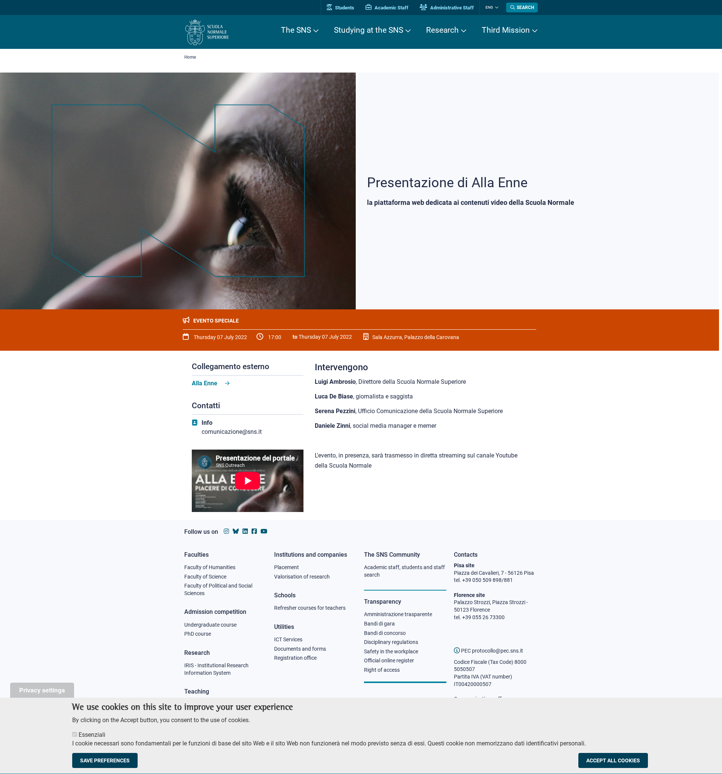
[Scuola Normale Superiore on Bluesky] (236, 531)
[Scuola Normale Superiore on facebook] (254, 531)
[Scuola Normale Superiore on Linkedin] (245, 531)
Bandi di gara (379, 624)
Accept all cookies (613, 760)
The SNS (296, 30)
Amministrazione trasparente (398, 614)
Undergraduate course (210, 625)
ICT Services (288, 639)
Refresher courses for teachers (310, 608)
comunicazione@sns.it (232, 431)
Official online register (389, 660)
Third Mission (506, 30)
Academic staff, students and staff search (404, 571)
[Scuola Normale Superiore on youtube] (264, 531)
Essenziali (92, 734)
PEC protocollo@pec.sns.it (491, 651)
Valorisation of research (302, 577)
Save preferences (105, 760)
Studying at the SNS (368, 30)
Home (190, 57)
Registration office (295, 658)
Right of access (382, 670)
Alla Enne (204, 383)
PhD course (197, 634)
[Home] (207, 32)
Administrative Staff (451, 8)
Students (344, 8)
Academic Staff (390, 8)
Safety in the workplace (391, 651)
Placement (286, 567)
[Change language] (496, 7)
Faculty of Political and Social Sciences (218, 589)
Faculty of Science (205, 577)
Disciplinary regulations (391, 642)
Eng (489, 7)
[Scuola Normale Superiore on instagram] (226, 531)
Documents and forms (300, 649)
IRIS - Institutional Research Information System (216, 669)
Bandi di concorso (385, 633)
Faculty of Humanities (209, 567)
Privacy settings (42, 690)
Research (442, 30)
